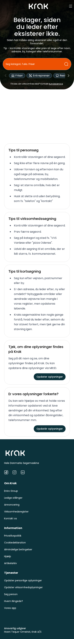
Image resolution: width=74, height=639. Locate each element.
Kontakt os (10, 518)
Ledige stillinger (13, 498)
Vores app (10, 608)
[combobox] (35, 64)
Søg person (11, 594)
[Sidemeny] (70, 6)
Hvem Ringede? (13, 601)
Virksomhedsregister (16, 511)
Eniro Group (11, 491)
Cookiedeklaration (15, 542)
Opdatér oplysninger (49, 428)
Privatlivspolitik (12, 535)
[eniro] (38, 6)
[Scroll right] (68, 75)
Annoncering (11, 504)
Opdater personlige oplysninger (23, 580)
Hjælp (7, 556)
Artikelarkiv (10, 563)
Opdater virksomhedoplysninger (23, 587)
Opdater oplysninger (49, 376)
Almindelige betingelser (18, 549)
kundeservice (56, 83)
